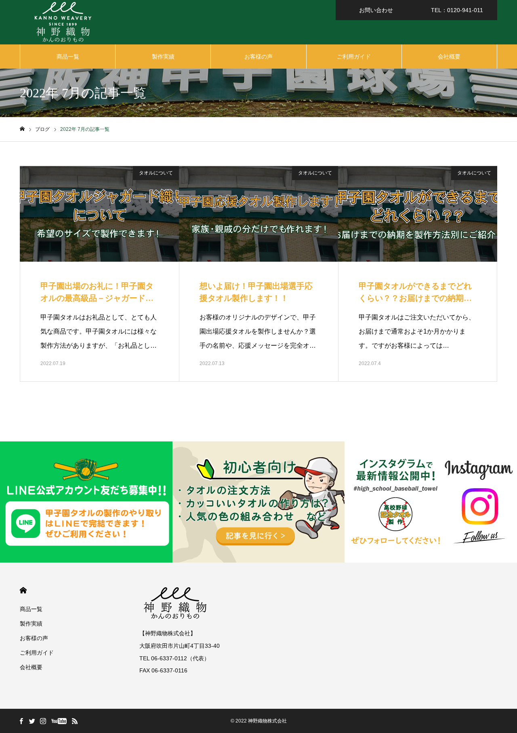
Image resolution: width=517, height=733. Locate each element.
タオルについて (156, 173)
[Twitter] (32, 721)
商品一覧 (68, 56)
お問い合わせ (376, 10)
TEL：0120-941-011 (457, 10)
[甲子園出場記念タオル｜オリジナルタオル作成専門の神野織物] (62, 22)
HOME (23, 590)
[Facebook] (21, 721)
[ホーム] (22, 129)
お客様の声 (258, 56)
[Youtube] (59, 721)
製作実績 (163, 56)
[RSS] (75, 721)
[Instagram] (43, 721)
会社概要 (449, 56)
